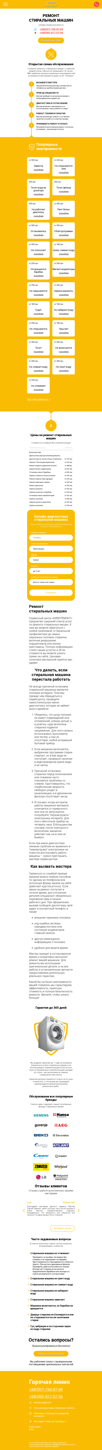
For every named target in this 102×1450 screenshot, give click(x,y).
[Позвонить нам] (96, 4)
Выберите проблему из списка (44, 577)
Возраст (34, 566)
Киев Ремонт (51, 4)
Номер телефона (38, 532)
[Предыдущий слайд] (25, 1210)
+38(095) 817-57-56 (51, 32)
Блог (31, 1429)
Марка (34, 555)
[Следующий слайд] (78, 1210)
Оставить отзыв (62, 1228)
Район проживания (39, 544)
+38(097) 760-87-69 (51, 29)
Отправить (51, 592)
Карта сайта (35, 1427)
